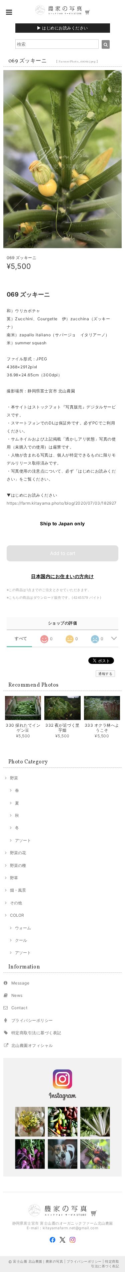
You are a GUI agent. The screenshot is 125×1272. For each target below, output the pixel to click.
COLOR (17, 915)
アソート (23, 840)
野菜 (14, 777)
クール (21, 940)
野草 (14, 877)
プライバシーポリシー (32, 1020)
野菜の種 (18, 865)
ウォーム (23, 927)
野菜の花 (18, 852)
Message (20, 982)
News (17, 995)
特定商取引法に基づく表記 (36, 1032)
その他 (16, 902)
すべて (21, 639)
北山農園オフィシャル (32, 1045)
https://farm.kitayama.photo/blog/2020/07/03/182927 (62, 503)
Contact (19, 1007)
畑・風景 (18, 890)
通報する (105, 674)
